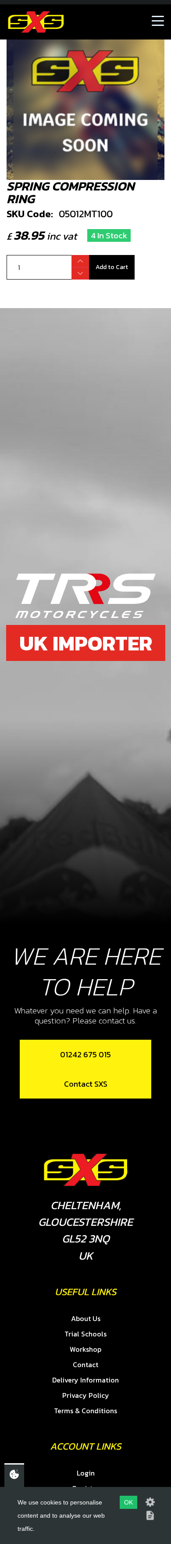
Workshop (85, 1349)
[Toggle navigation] (157, 22)
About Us (85, 1318)
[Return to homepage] (36, 21)
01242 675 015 (85, 1054)
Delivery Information (85, 1380)
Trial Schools (85, 1334)
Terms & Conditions (85, 1410)
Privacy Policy (85, 1395)
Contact (85, 1364)
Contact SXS (85, 1084)
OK (128, 1502)
